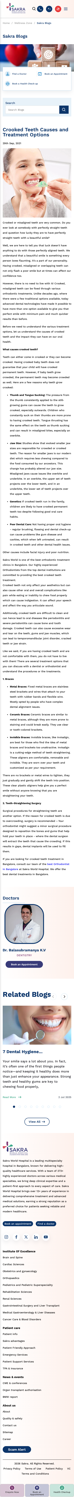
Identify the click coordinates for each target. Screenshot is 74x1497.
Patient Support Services (18, 1361)
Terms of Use (33, 1468)
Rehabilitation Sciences (17, 1291)
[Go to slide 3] (25, 1107)
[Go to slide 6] (43, 1107)
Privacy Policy (11, 1468)
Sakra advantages (14, 1340)
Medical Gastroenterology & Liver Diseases (29, 1312)
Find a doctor (46, 1223)
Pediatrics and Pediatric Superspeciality (28, 1284)
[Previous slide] (53, 996)
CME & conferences (15, 1383)
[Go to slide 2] (20, 1107)
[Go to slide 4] (31, 1107)
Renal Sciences (12, 1298)
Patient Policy (54, 1468)
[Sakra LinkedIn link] (36, 1237)
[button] (12, 1490)
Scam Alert (17, 1449)
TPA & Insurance (13, 1368)
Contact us (9, 1425)
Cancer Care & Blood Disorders (22, 1319)
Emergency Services (15, 1354)
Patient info (10, 1334)
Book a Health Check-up (25, 83)
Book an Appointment (56, 74)
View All (34, 1121)
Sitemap (8, 1432)
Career (7, 1439)
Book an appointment (17, 1223)
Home (6, 23)
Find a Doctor (19, 74)
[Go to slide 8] (54, 1107)
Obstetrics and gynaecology (20, 1271)
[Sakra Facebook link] (16, 1237)
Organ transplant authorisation (22, 1390)
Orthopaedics (11, 1278)
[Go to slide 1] (14, 1107)
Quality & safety (12, 1418)
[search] (34, 9)
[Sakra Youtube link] (45, 1237)
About (6, 1411)
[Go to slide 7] (48, 1107)
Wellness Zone (23, 23)
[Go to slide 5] (37, 1107)
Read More (9, 1097)
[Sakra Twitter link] (26, 1237)
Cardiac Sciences (13, 1264)
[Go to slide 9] (60, 1107)
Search (10, 103)
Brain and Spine (13, 1257)
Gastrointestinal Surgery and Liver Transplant (31, 1305)
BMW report (10, 1396)
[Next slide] (64, 996)
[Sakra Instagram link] (6, 1237)
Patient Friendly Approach (19, 1347)
